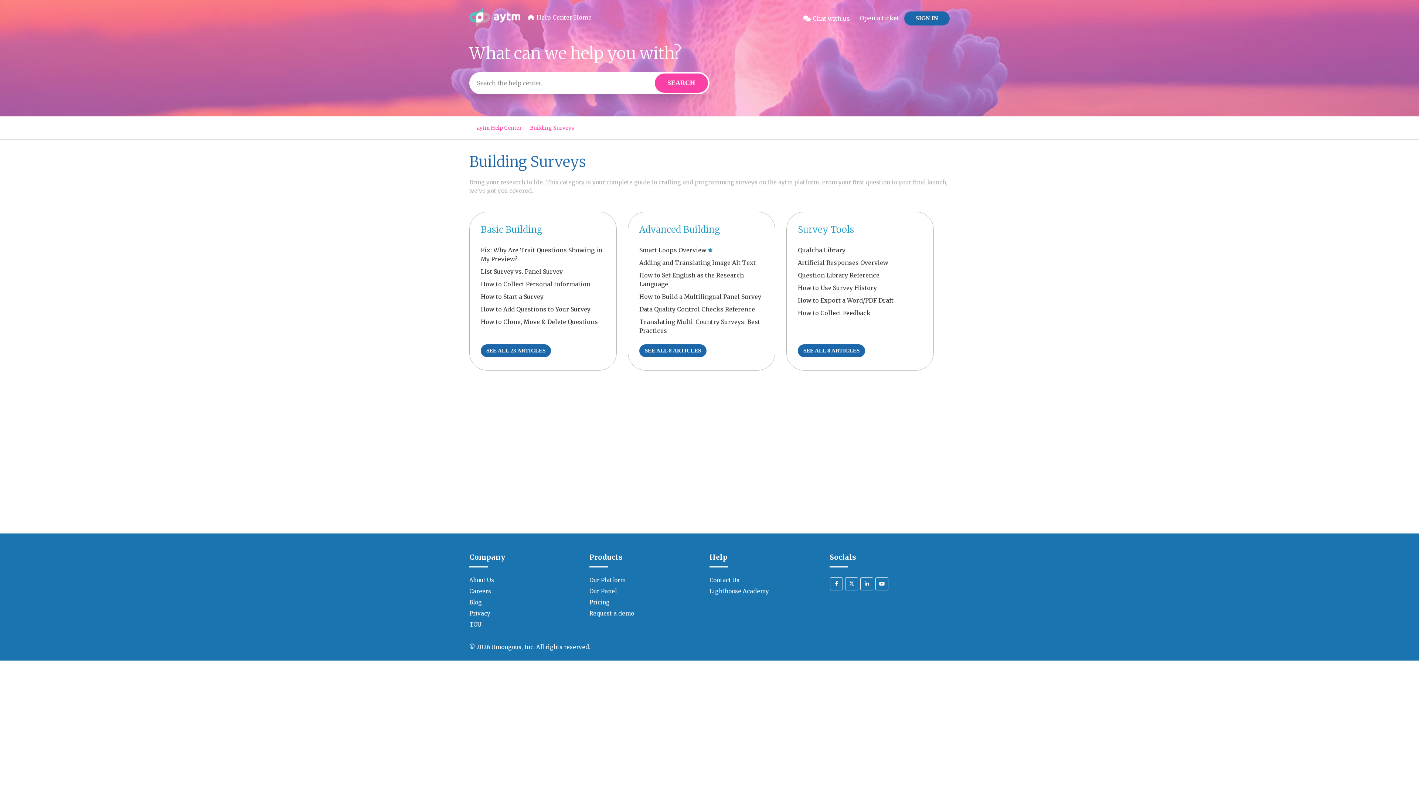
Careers (480, 591)
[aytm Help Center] (494, 18)
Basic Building (511, 229)
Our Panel (603, 591)
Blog (475, 602)
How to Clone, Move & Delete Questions (539, 321)
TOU (475, 624)
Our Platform (607, 580)
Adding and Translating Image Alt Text (697, 262)
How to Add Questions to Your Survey (536, 309)
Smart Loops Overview (673, 250)
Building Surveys (552, 128)
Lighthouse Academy (739, 591)
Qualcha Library (821, 250)
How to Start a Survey (512, 296)
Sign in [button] (927, 18)
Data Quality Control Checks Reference (697, 309)
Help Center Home (564, 17)
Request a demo (611, 613)
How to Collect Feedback (834, 313)
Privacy (479, 613)
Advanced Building (679, 229)
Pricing (599, 602)
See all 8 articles (673, 351)
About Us (481, 580)
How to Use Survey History (837, 287)
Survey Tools (826, 229)
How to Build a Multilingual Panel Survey (700, 296)
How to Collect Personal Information (536, 284)
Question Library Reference (838, 275)
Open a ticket (879, 18)
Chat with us (831, 18)
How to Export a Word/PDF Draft (846, 300)
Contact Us (724, 580)
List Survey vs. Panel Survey (522, 271)
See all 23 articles (515, 351)
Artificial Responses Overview (843, 262)
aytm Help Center (499, 128)
